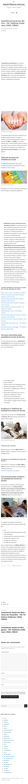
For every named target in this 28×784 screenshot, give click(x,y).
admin (4, 30)
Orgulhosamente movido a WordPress (10, 778)
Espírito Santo (7, 732)
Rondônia (6, 760)
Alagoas (6, 720)
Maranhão (6, 736)
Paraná (5, 748)
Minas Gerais (7, 742)
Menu (13, 12)
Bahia (5, 726)
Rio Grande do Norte (9, 756)
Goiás (5, 734)
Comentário (5, 652)
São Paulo (6, 766)
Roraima (6, 762)
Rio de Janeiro (7, 754)
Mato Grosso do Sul (9, 740)
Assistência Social (7, 163)
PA (7, 604)
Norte (4, 604)
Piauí (5, 752)
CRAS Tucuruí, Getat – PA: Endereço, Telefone (13, 293)
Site (2, 684)
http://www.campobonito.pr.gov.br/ (10, 470)
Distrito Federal (8, 730)
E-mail (3, 679)
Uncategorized (7, 772)
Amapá (5, 722)
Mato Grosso (7, 738)
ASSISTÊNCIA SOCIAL (14, 4)
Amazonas (6, 724)
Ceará (5, 728)
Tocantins (6, 770)
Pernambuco (7, 750)
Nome (3, 673)
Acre (5, 718)
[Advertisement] (14, 47)
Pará (4, 602)
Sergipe (6, 768)
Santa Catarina (8, 764)
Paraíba (6, 746)
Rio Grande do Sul (8, 758)
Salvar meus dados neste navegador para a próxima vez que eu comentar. (13, 693)
